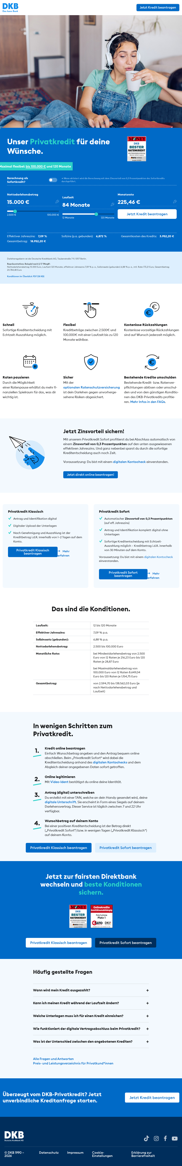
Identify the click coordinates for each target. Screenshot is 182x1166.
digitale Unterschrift (60, 802)
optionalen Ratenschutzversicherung (91, 387)
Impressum (75, 1152)
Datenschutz (49, 1152)
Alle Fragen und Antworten (53, 1059)
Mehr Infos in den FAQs (147, 402)
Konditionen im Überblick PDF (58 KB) (25, 276)
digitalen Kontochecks (110, 762)
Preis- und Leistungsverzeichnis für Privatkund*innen (73, 1063)
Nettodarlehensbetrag (22, 194)
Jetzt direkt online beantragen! (90, 475)
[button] (91, 990)
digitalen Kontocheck (129, 462)
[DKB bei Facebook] (165, 1138)
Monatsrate (126, 194)
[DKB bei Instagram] (156, 1138)
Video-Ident (59, 782)
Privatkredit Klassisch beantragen (32, 551)
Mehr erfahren (63, 553)
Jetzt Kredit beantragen (158, 7)
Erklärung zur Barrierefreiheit (143, 1153)
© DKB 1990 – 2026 (14, 1153)
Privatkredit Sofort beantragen (123, 574)
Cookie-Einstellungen (102, 1153)
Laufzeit (68, 197)
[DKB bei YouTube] (146, 1138)
